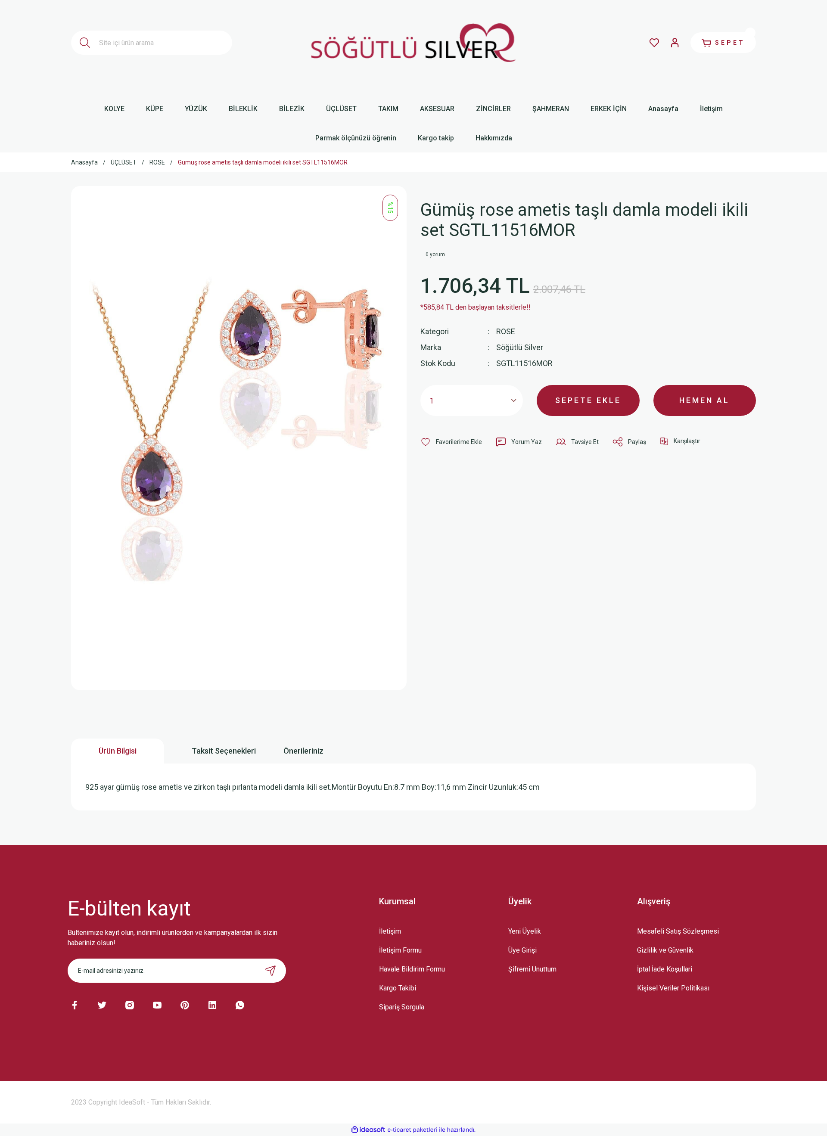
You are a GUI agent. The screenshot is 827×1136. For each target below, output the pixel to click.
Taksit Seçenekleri (224, 750)
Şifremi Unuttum (532, 969)
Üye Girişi (522, 950)
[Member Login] (675, 42)
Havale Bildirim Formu (412, 969)
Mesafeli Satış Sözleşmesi (678, 931)
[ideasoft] (368, 1130)
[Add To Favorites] (451, 442)
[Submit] (270, 971)
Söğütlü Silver (519, 347)
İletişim (390, 931)
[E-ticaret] (412, 1129)
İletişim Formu (400, 950)
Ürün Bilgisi (118, 750)
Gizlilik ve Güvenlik (665, 950)
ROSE (505, 331)
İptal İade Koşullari (664, 969)
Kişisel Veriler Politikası (673, 988)
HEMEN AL (704, 400)
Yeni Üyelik (524, 931)
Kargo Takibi (397, 988)
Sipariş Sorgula (401, 1007)
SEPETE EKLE (588, 400)
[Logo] (413, 42)
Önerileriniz (303, 750)
